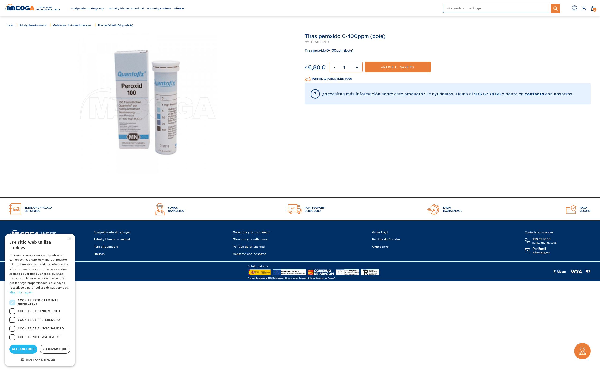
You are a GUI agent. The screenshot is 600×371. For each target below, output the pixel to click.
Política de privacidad (249, 246)
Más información (21, 292)
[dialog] (40, 300)
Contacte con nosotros (249, 254)
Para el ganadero (106, 246)
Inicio (10, 25)
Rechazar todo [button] (55, 349)
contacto (534, 94)
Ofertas (99, 254)
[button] (39, 359)
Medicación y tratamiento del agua (72, 25)
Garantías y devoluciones (251, 232)
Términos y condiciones (250, 239)
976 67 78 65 (487, 94)
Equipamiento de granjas (112, 232)
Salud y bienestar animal (32, 25)
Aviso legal (380, 232)
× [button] (69, 238)
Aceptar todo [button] (23, 349)
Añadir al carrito (397, 67)
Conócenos (380, 246)
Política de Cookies (386, 239)
